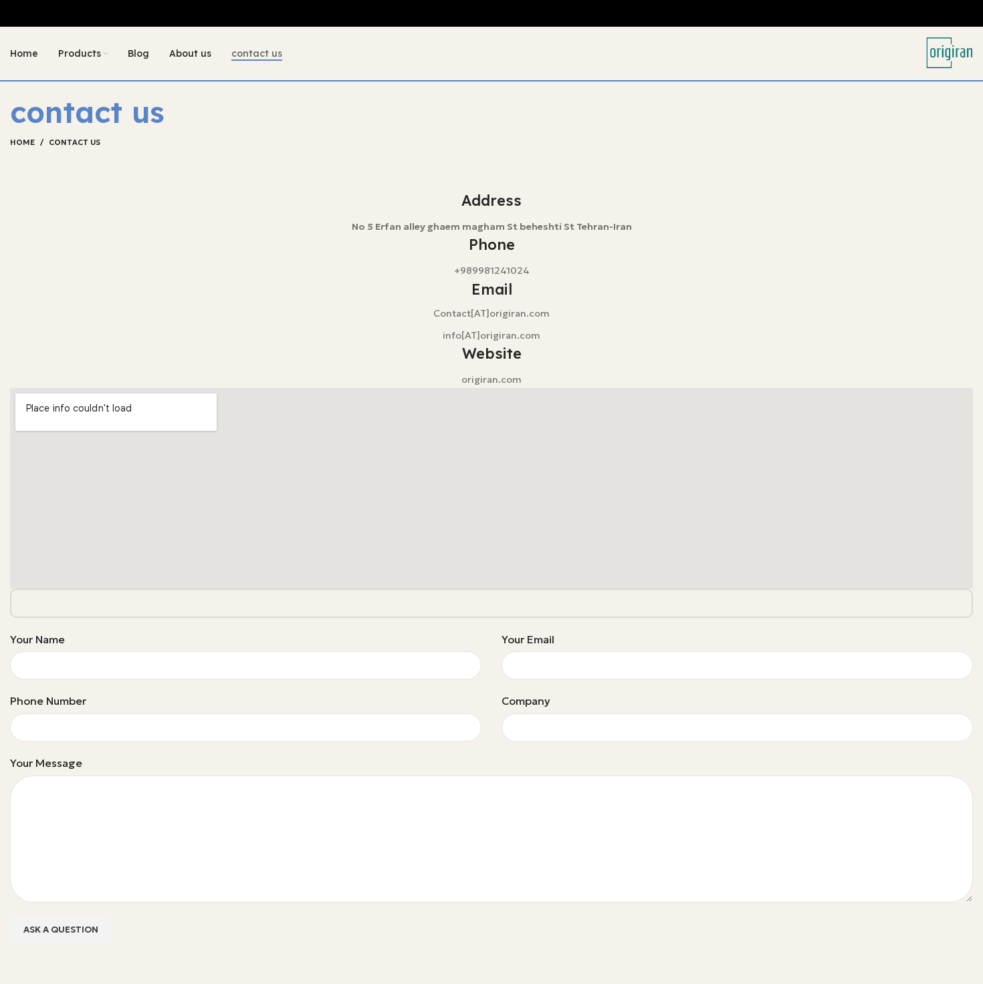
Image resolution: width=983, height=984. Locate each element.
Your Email (528, 639)
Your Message (46, 763)
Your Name (37, 639)
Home (22, 142)
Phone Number (48, 700)
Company (526, 700)
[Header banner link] (491, 13)
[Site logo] (949, 52)
